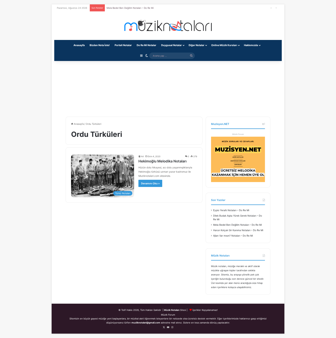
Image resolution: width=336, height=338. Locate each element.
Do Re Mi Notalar (146, 45)
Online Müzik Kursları (224, 45)
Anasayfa (79, 45)
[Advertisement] (168, 86)
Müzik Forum (238, 134)
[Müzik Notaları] (168, 25)
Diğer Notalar (196, 45)
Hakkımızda (251, 45)
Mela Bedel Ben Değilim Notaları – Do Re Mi (237, 224)
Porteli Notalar (123, 45)
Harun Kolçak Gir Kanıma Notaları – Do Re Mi (131, 9)
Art (142, 156)
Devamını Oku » (150, 183)
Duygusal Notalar (171, 45)
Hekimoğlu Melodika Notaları (162, 161)
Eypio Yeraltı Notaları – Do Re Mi (231, 210)
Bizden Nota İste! (100, 45)
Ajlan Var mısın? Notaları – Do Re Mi (233, 235)
